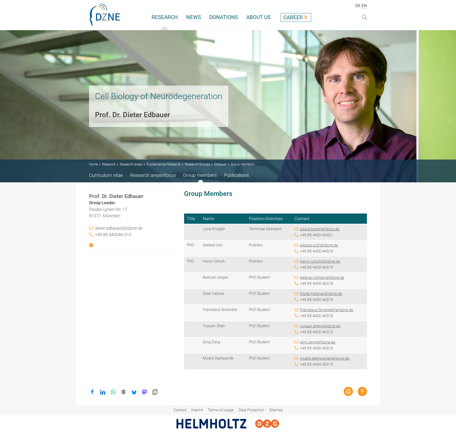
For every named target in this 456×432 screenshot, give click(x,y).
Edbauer (220, 164)
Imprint (197, 410)
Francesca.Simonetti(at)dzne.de (327, 310)
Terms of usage (221, 410)
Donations (223, 17)
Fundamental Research (164, 164)
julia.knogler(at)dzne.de (320, 229)
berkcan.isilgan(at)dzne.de (322, 277)
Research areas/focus (153, 175)
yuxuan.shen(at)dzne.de (320, 326)
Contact (179, 410)
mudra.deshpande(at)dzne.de (325, 358)
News (193, 17)
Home (93, 164)
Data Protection (251, 410)
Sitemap (276, 410)
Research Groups (197, 164)
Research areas (131, 164)
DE (358, 5)
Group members (200, 175)
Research (165, 17)
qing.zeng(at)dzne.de (318, 342)
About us (258, 17)
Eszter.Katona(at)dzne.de (321, 293)
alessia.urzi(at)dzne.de (319, 245)
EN (364, 5)
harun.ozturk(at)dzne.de (320, 261)
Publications (236, 175)
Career (293, 17)
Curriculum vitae (106, 175)
